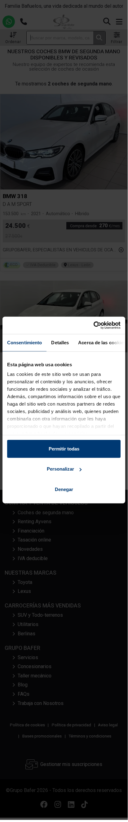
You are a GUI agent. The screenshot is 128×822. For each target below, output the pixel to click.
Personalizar (60, 469)
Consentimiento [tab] (24, 342)
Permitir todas (64, 448)
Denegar (64, 489)
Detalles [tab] (60, 342)
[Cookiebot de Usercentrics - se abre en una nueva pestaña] (93, 325)
